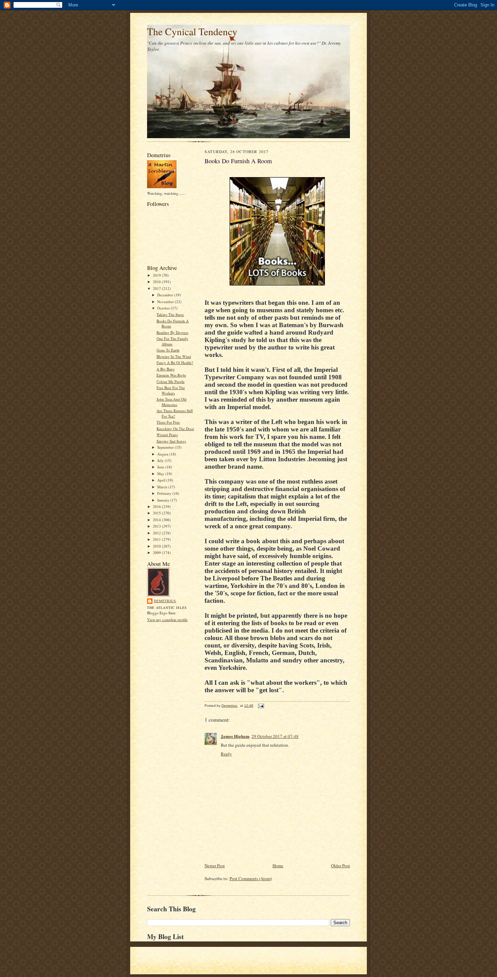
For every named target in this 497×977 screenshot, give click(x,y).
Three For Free (168, 422)
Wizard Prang (167, 434)
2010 (157, 546)
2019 (157, 275)
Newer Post (215, 866)
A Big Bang (166, 368)
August (163, 453)
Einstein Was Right (171, 375)
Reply (226, 754)
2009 (157, 552)
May (161, 473)
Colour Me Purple (171, 381)
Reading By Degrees (172, 332)
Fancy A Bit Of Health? (175, 362)
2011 (157, 539)
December (165, 294)
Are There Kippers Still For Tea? (175, 413)
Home (278, 866)
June (161, 466)
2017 (157, 288)
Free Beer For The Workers (171, 390)
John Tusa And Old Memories (172, 402)
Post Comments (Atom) (251, 878)
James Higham (235, 736)
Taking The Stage (170, 314)
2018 (157, 281)
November (166, 301)
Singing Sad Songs (171, 441)
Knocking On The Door (175, 428)
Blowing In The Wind (174, 356)
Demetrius (165, 600)
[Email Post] (260, 705)
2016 (157, 506)
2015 (157, 512)
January (163, 500)
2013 (157, 526)
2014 (157, 519)
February (164, 493)
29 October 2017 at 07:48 (275, 736)
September (166, 447)
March (162, 486)
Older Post (340, 866)
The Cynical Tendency (192, 31)
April (161, 480)
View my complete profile (167, 619)
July (161, 460)
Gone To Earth (168, 350)
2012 (157, 532)
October (164, 308)
